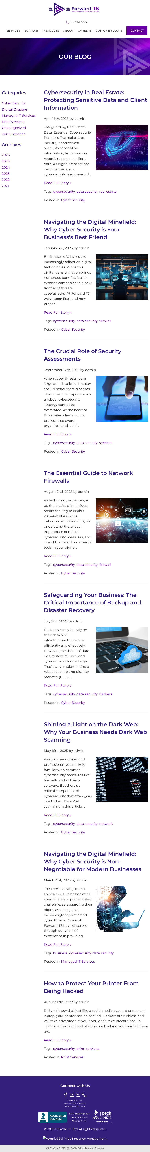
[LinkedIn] (72, 1094)
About (68, 30)
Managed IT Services (78, 962)
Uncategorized (14, 128)
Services (13, 30)
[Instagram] (78, 1094)
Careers (84, 30)
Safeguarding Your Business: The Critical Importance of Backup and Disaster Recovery (92, 603)
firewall (105, 321)
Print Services (72, 1057)
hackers (105, 694)
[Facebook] (65, 1094)
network (106, 824)
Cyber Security (73, 200)
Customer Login (109, 30)
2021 (5, 186)
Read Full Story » (57, 183)
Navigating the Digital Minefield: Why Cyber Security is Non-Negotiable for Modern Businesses (92, 862)
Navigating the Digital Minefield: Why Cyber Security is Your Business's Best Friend (90, 230)
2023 (6, 174)
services (105, 443)
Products (51, 30)
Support (31, 30)
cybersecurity (64, 192)
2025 (6, 161)
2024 (6, 167)
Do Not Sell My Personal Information (87, 1148)
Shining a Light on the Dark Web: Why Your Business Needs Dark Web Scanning (95, 732)
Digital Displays (15, 109)
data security (87, 192)
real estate (108, 192)
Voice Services (13, 134)
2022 (6, 180)
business (60, 953)
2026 (6, 155)
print (80, 1049)
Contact (137, 30)
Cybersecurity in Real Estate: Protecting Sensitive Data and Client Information (95, 100)
